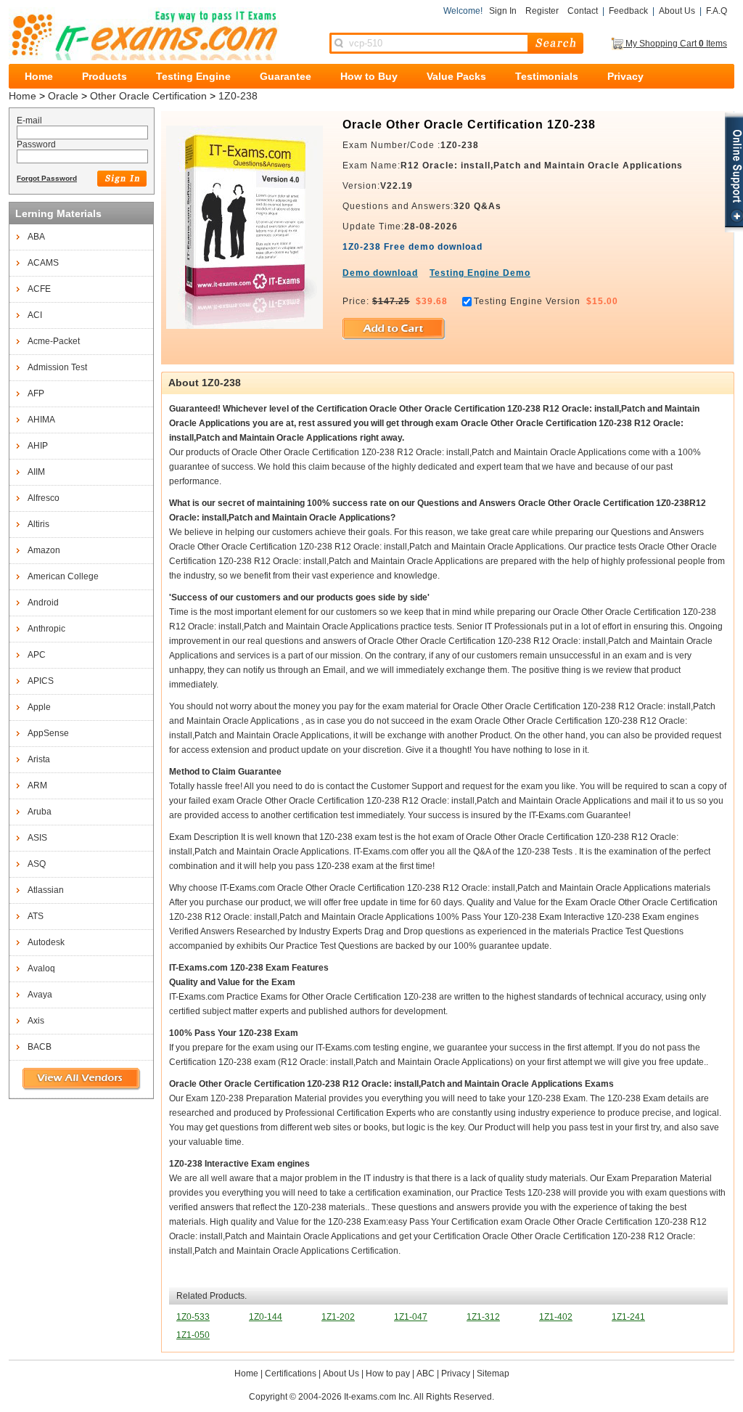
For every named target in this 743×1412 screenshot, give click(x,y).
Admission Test (57, 367)
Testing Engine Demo (480, 273)
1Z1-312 (483, 1317)
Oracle (63, 96)
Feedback (628, 11)
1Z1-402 (555, 1317)
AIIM (36, 472)
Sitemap (493, 1373)
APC (37, 655)
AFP (36, 393)
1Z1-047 (410, 1317)
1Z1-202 (338, 1317)
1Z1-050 (193, 1335)
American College (63, 576)
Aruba (40, 812)
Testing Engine (193, 76)
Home (39, 76)
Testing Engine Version (527, 301)
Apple (39, 707)
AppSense (48, 733)
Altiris (38, 524)
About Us (677, 11)
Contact (582, 11)
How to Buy (369, 76)
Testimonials (546, 76)
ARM (37, 785)
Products (104, 76)
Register (542, 11)
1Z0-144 (265, 1317)
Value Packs (456, 76)
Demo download (380, 273)
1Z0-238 (238, 96)
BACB (40, 1047)
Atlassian (46, 890)
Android (43, 602)
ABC (425, 1373)
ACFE (39, 289)
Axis (36, 1021)
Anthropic (46, 629)
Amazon (44, 550)
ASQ (37, 864)
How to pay (388, 1373)
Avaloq (41, 968)
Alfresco (43, 498)
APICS (41, 681)
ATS (36, 916)
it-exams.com (144, 33)
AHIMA (41, 420)
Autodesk (46, 942)
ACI (35, 315)
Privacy (625, 76)
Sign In (503, 11)
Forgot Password (47, 178)
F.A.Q (716, 11)
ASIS (37, 838)
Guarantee (285, 76)
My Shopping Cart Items (675, 43)
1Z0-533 (193, 1317)
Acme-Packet (54, 341)
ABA (36, 237)
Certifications (290, 1373)
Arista (39, 759)
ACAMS (43, 263)
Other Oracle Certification (148, 96)
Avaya (40, 994)
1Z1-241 (628, 1317)
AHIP (38, 446)
